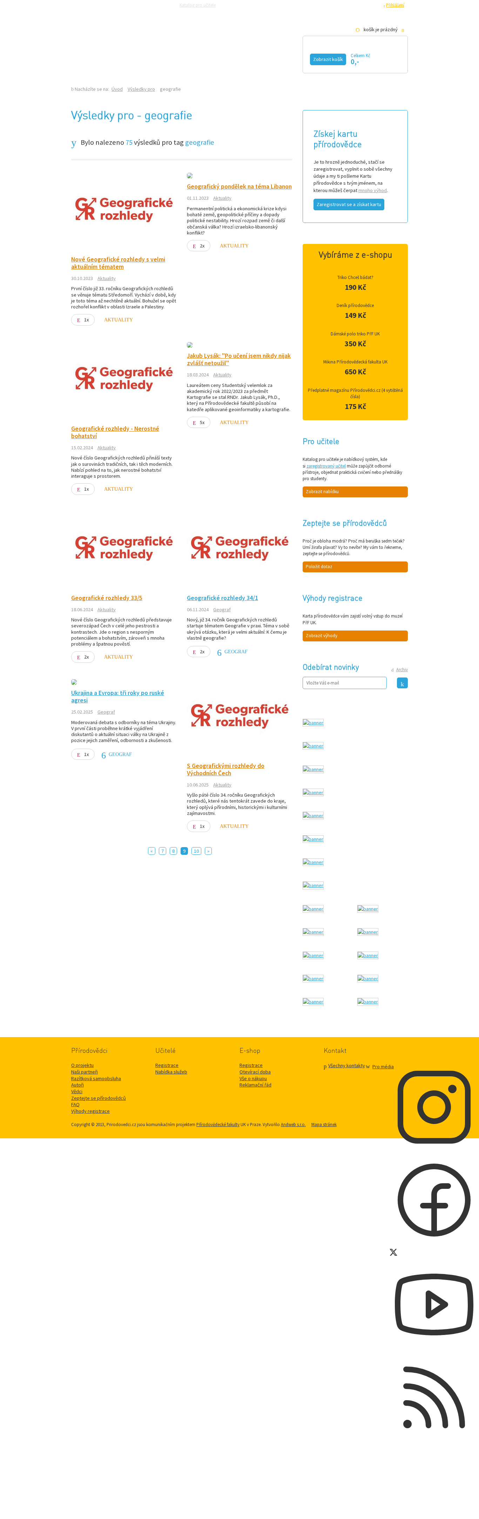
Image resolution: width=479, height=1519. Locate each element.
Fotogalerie (283, 58)
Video (232, 58)
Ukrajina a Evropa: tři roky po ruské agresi (117, 696)
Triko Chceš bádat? (355, 277)
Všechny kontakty (346, 1065)
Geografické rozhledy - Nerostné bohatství (115, 432)
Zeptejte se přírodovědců (247, 5)
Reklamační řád (255, 1085)
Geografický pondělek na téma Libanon (239, 186)
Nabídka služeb (171, 1072)
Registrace (369, 5)
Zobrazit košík (328, 59)
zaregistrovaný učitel (326, 466)
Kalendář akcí (129, 58)
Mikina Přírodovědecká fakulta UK (355, 362)
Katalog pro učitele (198, 5)
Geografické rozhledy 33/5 (106, 598)
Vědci (76, 1091)
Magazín (188, 58)
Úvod (117, 89)
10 (196, 851)
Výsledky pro (141, 89)
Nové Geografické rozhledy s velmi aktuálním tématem (118, 263)
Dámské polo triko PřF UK (355, 334)
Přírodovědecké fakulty (218, 1124)
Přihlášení (395, 5)
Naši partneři (84, 1072)
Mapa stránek (324, 1124)
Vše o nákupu (253, 1078)
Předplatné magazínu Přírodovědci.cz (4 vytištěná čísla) (355, 393)
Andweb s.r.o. (293, 1124)
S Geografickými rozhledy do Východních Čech (225, 769)
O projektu (82, 1065)
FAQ (75, 1104)
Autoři (77, 1085)
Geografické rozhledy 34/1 (222, 598)
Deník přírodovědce (355, 305)
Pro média (336, 5)
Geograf (222, 609)
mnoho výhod (372, 190)
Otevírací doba (255, 1072)
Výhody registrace (90, 1111)
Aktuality (106, 278)
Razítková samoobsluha (298, 5)
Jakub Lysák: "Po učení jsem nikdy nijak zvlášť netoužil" (239, 359)
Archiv (402, 670)
